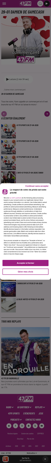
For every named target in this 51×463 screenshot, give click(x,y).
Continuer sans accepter (37, 186)
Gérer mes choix (25, 271)
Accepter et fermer (25, 263)
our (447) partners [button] (15, 198)
